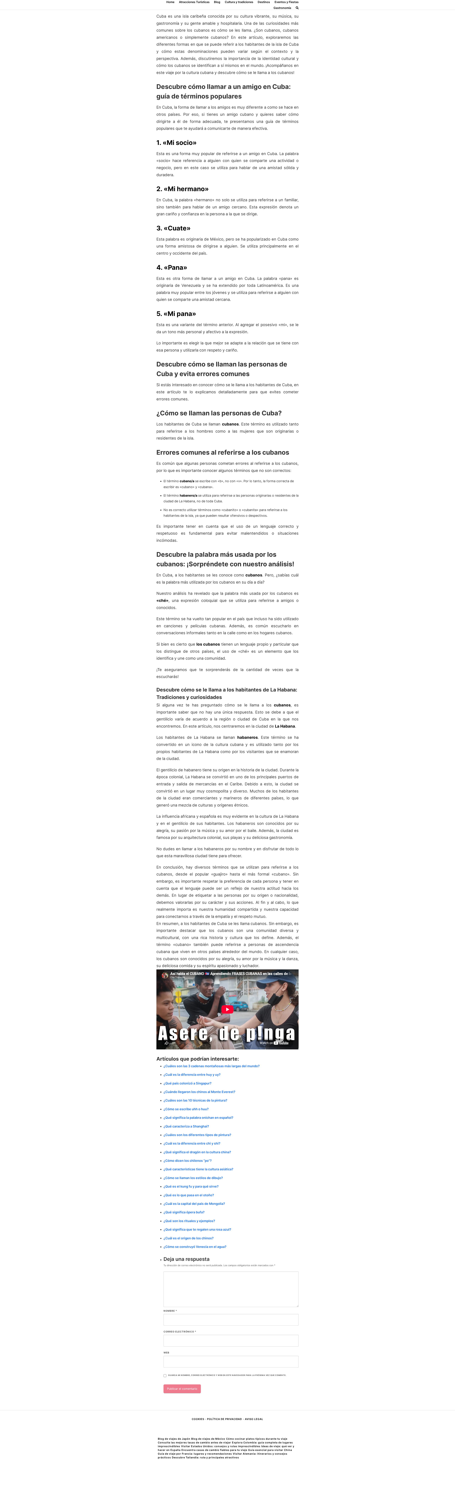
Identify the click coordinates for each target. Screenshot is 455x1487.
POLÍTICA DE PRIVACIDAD (224, 1419)
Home (170, 2)
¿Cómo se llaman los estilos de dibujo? (193, 1178)
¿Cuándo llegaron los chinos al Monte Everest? (199, 1092)
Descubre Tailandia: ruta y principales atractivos (205, 1457)
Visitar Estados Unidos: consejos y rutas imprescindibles (220, 1446)
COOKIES (198, 1419)
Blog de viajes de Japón (174, 1438)
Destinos (264, 2)
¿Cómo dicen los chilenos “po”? (188, 1161)
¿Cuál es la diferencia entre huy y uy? (192, 1074)
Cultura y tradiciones (239, 2)
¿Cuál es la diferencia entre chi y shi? (192, 1143)
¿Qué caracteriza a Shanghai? (186, 1126)
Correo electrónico (180, 1331)
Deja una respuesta (187, 1259)
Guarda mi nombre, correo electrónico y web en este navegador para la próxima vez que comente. (227, 1375)
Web (166, 1352)
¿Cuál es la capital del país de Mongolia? (194, 1204)
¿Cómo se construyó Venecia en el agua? (195, 1247)
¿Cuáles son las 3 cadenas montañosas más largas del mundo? (212, 1066)
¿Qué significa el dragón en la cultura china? (197, 1152)
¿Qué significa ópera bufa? (184, 1212)
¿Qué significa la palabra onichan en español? (198, 1117)
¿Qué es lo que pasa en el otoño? (189, 1195)
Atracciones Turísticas (194, 2)
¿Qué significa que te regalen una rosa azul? (197, 1229)
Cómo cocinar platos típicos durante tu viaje (256, 1438)
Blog (217, 2)
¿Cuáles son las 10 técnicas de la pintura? (195, 1100)
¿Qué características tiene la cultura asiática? (198, 1169)
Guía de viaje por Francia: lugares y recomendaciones (195, 1453)
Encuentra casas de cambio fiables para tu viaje (214, 1449)
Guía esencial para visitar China (270, 1449)
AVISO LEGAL (254, 1419)
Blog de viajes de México (208, 1438)
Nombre (170, 1310)
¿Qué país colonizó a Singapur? (188, 1083)
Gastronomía (282, 8)
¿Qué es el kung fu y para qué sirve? (191, 1186)
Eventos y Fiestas (287, 2)
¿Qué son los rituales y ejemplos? (189, 1221)
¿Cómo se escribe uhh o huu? (186, 1109)
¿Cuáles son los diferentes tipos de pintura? (197, 1135)
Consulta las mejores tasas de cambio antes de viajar (194, 1442)
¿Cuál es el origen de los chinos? (189, 1238)
